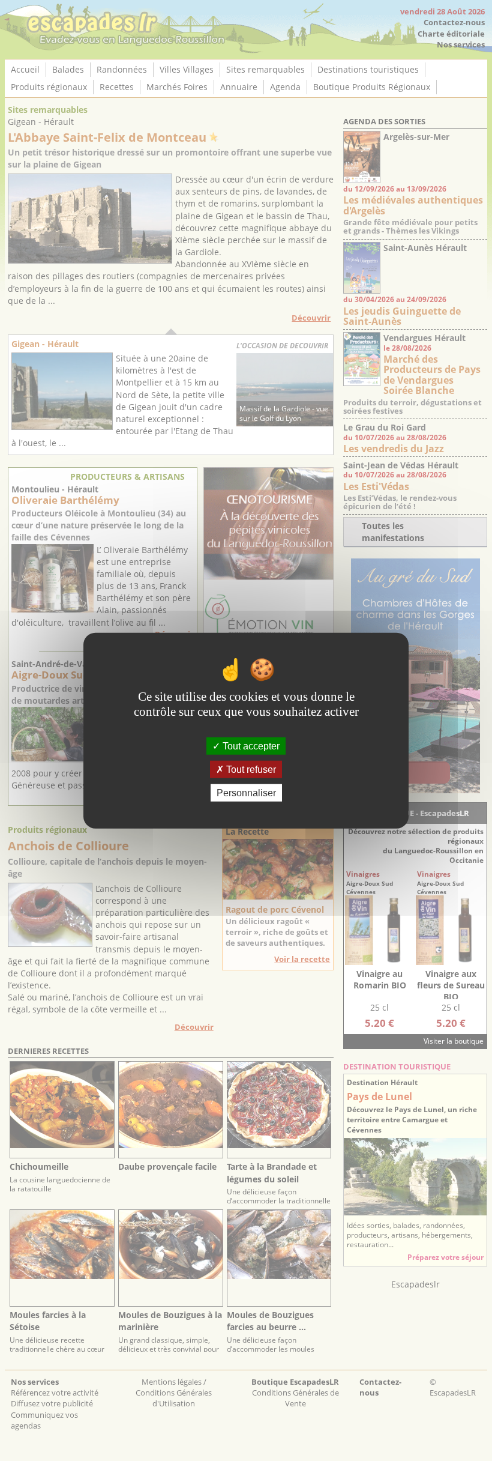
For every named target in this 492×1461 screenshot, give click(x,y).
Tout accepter (250, 745)
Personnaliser (246, 793)
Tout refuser (250, 769)
